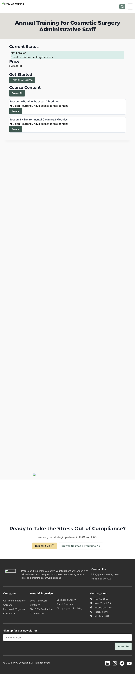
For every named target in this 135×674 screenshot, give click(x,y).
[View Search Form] (122, 6)
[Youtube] (129, 663)
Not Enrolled (18, 52)
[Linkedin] (107, 663)
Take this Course (22, 80)
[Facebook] (122, 663)
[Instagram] (114, 663)
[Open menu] (130, 6)
